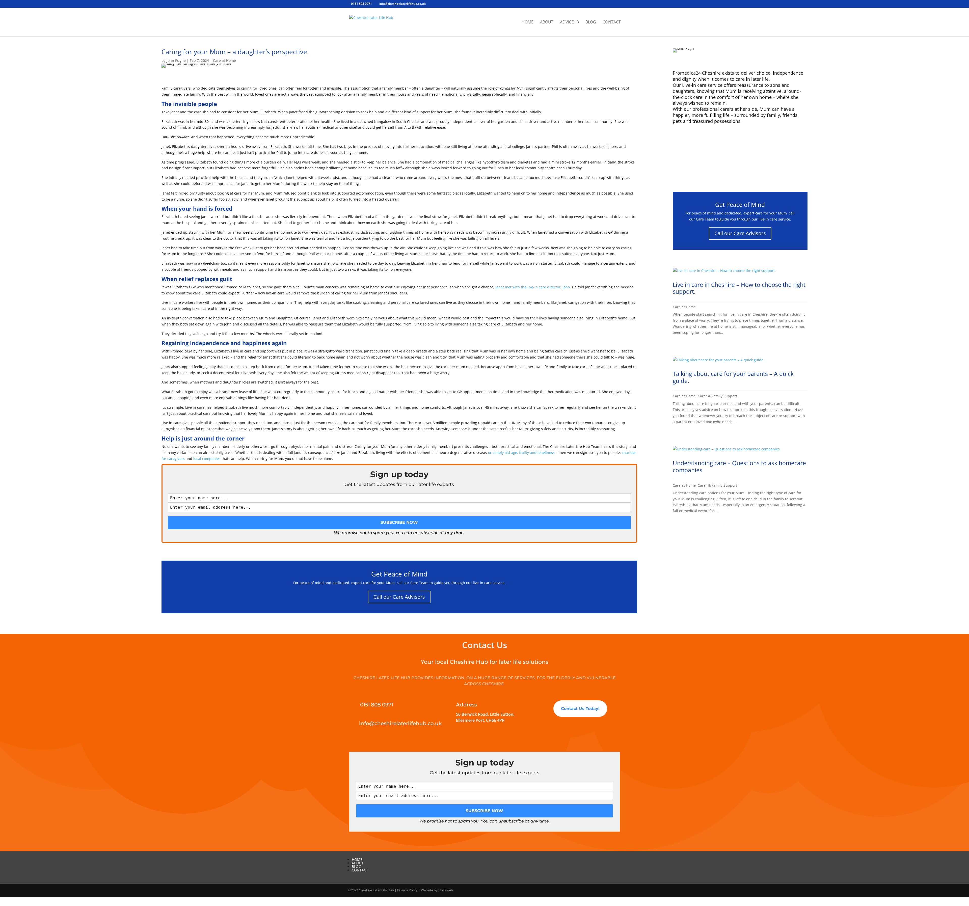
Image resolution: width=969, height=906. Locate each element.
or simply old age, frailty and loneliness (521, 452)
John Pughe (176, 60)
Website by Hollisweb (437, 890)
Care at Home (224, 60)
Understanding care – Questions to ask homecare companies (739, 466)
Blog (590, 22)
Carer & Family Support (717, 396)
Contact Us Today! (580, 708)
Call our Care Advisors (399, 596)
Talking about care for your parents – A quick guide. (733, 377)
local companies (207, 458)
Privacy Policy (407, 890)
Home (527, 22)
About (546, 22)
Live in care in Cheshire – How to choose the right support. (739, 288)
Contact (612, 22)
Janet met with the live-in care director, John (532, 287)
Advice (567, 22)
